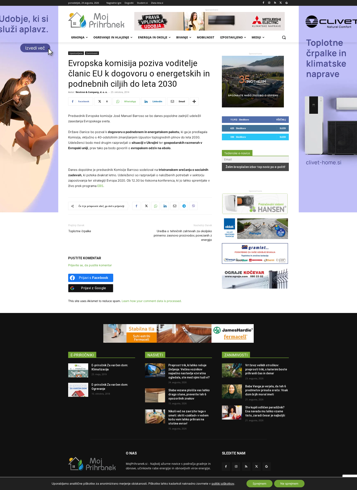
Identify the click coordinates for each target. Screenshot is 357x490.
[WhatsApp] (155, 206)
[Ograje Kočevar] (255, 291)
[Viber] (193, 206)
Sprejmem (259, 483)
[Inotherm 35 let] (253, 106)
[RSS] (275, 3)
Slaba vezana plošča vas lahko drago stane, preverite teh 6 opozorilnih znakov (189, 394)
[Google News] (286, 3)
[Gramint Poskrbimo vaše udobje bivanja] (255, 266)
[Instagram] (269, 3)
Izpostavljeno (76, 53)
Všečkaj (281, 119)
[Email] (174, 206)
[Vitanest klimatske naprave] (211, 21)
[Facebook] (263, 3)
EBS (100, 186)
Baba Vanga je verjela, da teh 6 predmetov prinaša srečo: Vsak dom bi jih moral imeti (266, 390)
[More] (194, 101)
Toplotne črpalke (79, 231)
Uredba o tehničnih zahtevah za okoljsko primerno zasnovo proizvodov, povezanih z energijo (183, 235)
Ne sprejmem (289, 483)
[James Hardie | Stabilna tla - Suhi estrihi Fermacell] (178, 333)
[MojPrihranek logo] (101, 20)
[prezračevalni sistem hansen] (255, 216)
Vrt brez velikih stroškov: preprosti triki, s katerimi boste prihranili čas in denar (266, 369)
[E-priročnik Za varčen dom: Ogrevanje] (78, 390)
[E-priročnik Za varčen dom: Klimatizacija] (78, 370)
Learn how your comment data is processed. (152, 301)
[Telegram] (184, 206)
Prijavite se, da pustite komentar (90, 265)
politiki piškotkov (223, 483)
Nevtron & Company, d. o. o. (91, 92)
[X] (280, 3)
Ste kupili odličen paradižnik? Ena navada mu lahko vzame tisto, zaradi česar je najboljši (265, 411)
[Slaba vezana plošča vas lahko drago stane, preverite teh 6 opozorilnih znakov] (155, 395)
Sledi (283, 128)
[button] (284, 37)
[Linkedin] (165, 206)
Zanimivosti (92, 53)
